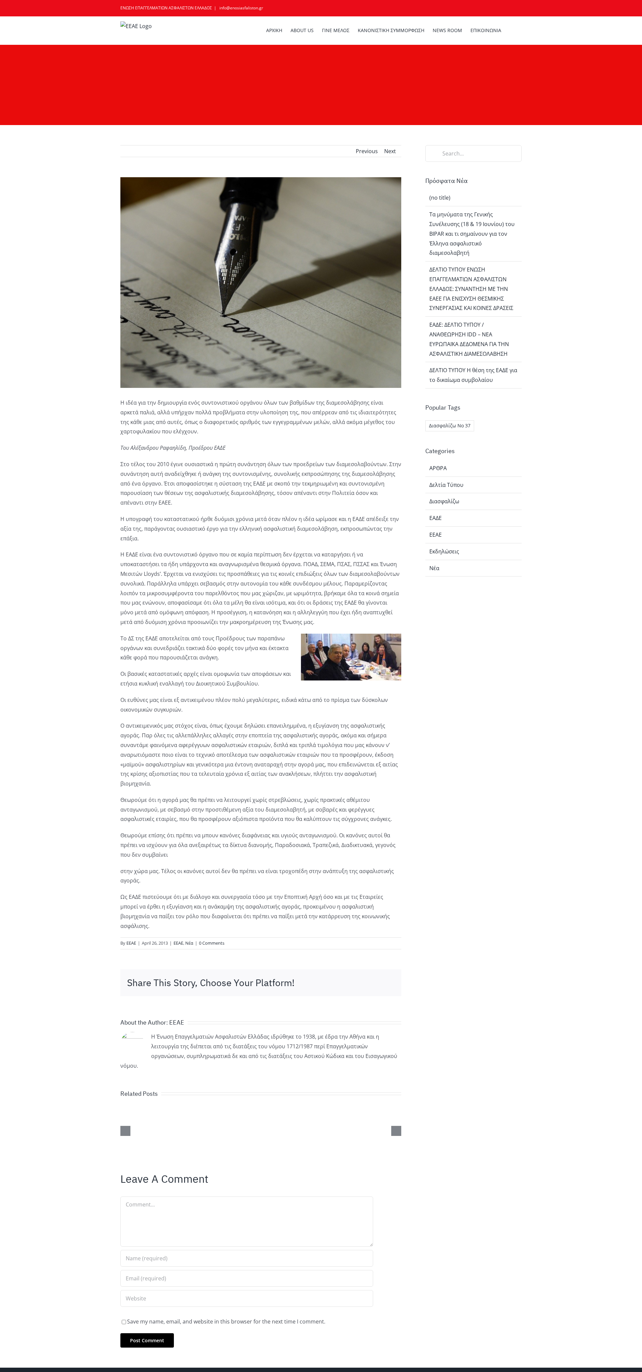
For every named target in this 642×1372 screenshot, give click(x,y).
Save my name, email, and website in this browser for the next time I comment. (226, 1321)
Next (390, 151)
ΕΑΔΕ (435, 518)
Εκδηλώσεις (444, 551)
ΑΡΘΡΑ (438, 468)
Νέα (189, 943)
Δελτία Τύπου (446, 485)
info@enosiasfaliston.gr (240, 8)
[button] (511, 30)
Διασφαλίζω (444, 501)
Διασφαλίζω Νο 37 (449, 425)
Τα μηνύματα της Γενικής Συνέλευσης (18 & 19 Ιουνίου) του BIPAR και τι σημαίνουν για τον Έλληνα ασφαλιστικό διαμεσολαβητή (472, 233)
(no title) (439, 197)
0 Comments (211, 943)
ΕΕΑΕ (131, 943)
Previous (367, 151)
